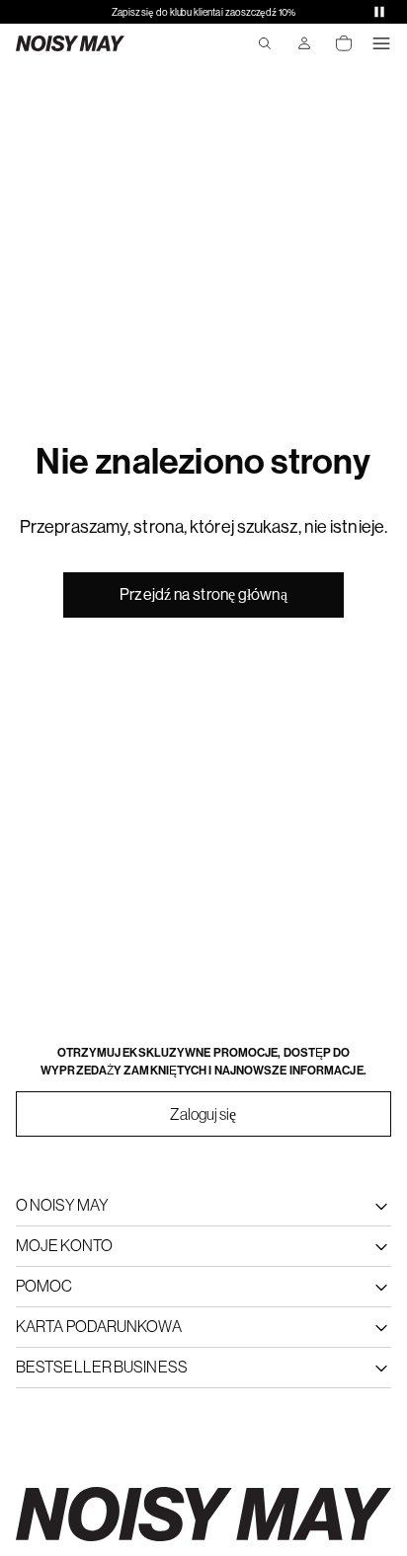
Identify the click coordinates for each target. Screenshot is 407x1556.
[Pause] (379, 12)
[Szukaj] (265, 43)
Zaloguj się (203, 1114)
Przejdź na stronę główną (203, 594)
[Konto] (304, 43)
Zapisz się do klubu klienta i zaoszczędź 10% (203, 12)
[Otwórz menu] (381, 43)
